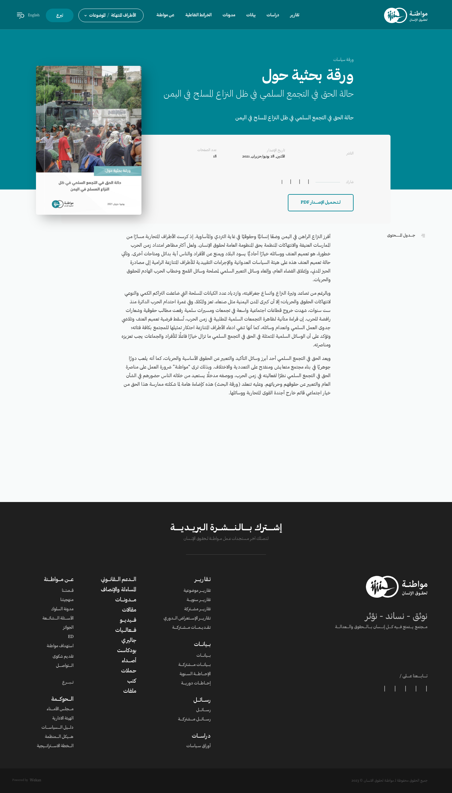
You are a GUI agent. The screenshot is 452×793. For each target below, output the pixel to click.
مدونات (229, 15)
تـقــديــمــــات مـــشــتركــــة (191, 628)
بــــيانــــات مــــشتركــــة (194, 665)
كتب (131, 681)
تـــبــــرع (67, 682)
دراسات (273, 15)
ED (70, 637)
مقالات (129, 610)
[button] (111, 15)
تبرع (59, 16)
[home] (405, 15)
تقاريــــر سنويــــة (199, 600)
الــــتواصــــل (64, 666)
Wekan (35, 780)
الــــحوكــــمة (62, 699)
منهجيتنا (66, 600)
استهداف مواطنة (60, 646)
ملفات (129, 691)
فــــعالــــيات (125, 630)
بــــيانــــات (202, 645)
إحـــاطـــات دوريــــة (196, 683)
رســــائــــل (202, 700)
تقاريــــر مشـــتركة (197, 609)
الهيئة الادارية (62, 718)
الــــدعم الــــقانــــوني (118, 580)
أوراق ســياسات (198, 746)
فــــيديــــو (128, 620)
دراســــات (201, 736)
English (34, 15)
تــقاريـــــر (203, 580)
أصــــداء (129, 661)
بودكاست (126, 651)
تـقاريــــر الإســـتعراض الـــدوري (187, 618)
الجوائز (68, 628)
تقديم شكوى (63, 657)
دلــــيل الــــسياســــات (57, 728)
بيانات (251, 15)
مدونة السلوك (62, 609)
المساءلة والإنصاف (118, 590)
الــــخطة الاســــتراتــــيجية (55, 746)
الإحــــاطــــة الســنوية (195, 674)
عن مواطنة (165, 15)
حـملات (128, 671)
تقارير (294, 15)
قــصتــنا (67, 591)
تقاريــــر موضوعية (197, 591)
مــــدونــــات (125, 600)
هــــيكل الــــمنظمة (59, 737)
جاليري (128, 641)
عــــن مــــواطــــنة (58, 580)
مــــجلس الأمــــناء (60, 709)
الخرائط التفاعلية (198, 15)
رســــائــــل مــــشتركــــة (194, 719)
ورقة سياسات (343, 60)
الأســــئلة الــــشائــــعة (57, 618)
